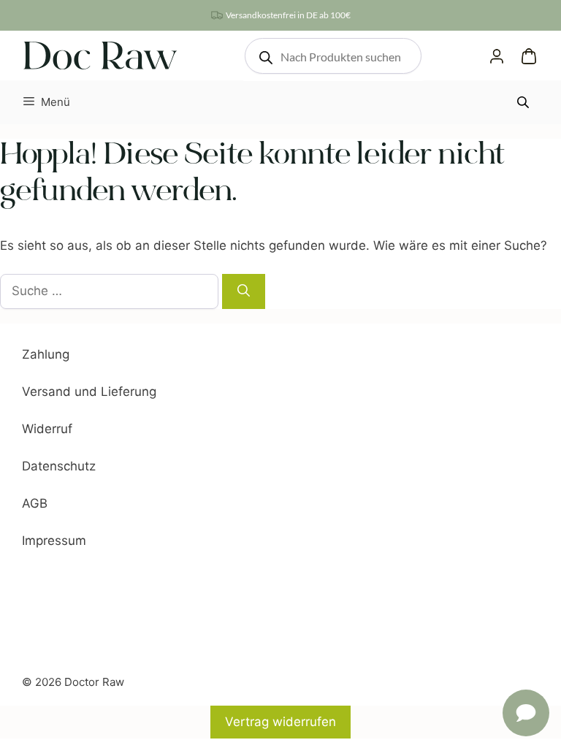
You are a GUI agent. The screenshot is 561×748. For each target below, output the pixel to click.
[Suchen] (243, 291)
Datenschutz (59, 466)
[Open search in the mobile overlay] (333, 56)
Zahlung (45, 354)
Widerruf (47, 428)
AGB (34, 503)
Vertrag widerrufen (280, 721)
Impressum (54, 540)
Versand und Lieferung (89, 391)
